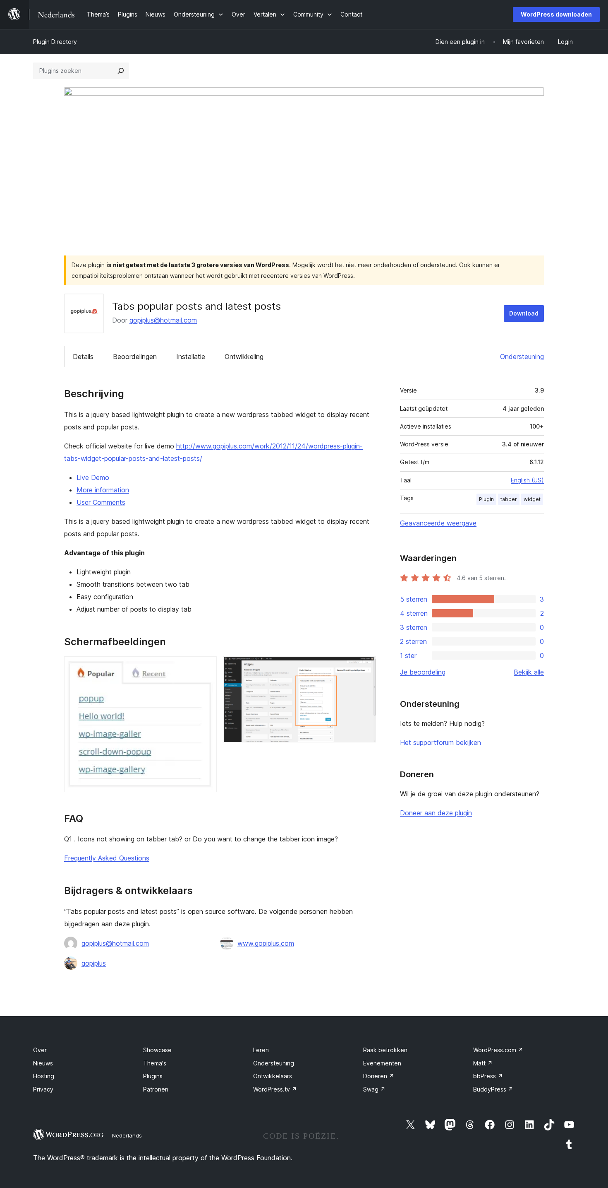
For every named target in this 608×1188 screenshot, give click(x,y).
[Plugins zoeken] (121, 71)
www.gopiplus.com (265, 943)
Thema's (154, 1063)
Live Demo (93, 477)
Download (524, 313)
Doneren (378, 1076)
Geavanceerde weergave (438, 523)
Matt (483, 1063)
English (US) (527, 480)
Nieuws (43, 1063)
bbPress (488, 1076)
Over (40, 1049)
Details (83, 356)
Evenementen (382, 1063)
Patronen (155, 1089)
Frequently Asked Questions (106, 858)
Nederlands (127, 1135)
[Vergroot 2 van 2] (365, 667)
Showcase (157, 1049)
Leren (261, 1049)
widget (532, 499)
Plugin (486, 499)
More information (103, 490)
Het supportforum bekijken (440, 742)
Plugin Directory (55, 41)
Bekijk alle (529, 672)
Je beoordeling (422, 672)
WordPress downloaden (556, 14)
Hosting (43, 1076)
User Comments (101, 502)
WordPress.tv (275, 1089)
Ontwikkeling (244, 356)
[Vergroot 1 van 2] (205, 667)
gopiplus (93, 963)
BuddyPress (493, 1089)
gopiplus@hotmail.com (163, 320)
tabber (508, 499)
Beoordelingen (135, 356)
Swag (374, 1089)
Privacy (43, 1089)
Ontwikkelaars (272, 1076)
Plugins (153, 1076)
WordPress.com (498, 1049)
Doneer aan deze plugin (436, 813)
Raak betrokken (385, 1049)
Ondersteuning (522, 356)
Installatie (190, 356)
